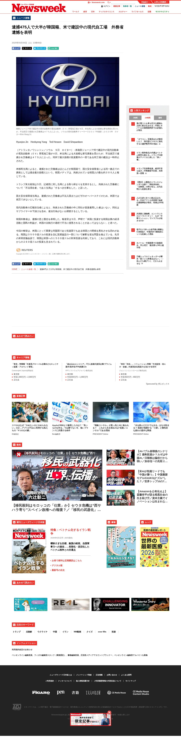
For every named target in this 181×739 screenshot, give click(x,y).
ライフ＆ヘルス (137, 12)
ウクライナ (42, 632)
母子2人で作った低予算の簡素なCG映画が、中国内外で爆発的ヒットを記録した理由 (150, 231)
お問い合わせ (112, 675)
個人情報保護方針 (83, 681)
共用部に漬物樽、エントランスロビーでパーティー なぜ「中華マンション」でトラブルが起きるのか (150, 217)
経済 (85, 12)
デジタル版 (57, 565)
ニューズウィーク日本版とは (61, 675)
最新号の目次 (58, 570)
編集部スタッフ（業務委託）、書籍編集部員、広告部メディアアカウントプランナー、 (78, 655)
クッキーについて (65, 681)
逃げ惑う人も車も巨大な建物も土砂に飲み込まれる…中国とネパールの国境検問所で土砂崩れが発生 (150, 126)
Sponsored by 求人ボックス (157, 384)
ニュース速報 (140, 6)
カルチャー (123, 12)
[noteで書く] (53, 48)
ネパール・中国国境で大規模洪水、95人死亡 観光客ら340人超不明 (150, 245)
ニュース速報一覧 (28, 269)
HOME (14, 269)
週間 (160, 118)
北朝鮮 (29, 632)
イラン (65, 632)
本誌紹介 (144, 2)
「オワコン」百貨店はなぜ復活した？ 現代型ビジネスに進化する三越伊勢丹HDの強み (150, 141)
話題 (149, 12)
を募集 (145, 655)
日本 (93, 12)
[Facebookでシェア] (16, 48)
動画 (150, 6)
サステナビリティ (162, 12)
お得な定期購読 (160, 2)
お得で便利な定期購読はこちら (67, 560)
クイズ (90, 632)
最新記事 (116, 6)
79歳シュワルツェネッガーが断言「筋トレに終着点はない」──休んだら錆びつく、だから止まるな (150, 260)
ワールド (75, 12)
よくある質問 (126, 675)
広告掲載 (99, 675)
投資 (114, 632)
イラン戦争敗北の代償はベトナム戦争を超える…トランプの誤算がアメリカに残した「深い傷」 (150, 156)
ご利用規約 (49, 681)
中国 (55, 632)
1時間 (135, 118)
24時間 (147, 118)
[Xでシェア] (27, 48)
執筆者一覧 (127, 6)
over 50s (102, 632)
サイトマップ (130, 681)
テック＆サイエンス (106, 12)
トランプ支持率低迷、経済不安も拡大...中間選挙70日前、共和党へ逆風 (150, 170)
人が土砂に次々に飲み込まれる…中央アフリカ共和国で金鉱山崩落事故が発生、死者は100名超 (150, 201)
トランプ (17, 632)
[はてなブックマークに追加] (39, 48)
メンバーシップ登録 (84, 675)
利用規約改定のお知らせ (22, 649)
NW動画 (77, 632)
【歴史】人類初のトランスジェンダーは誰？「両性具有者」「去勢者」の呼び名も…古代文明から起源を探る (150, 185)
